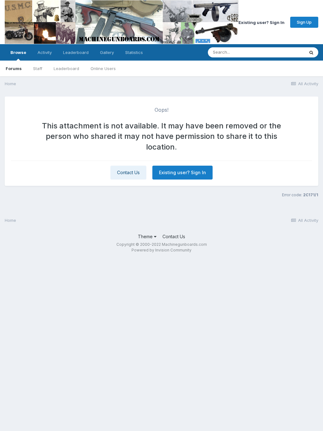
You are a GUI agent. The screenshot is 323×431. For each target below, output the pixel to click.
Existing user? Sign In (261, 22)
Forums (14, 68)
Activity (45, 52)
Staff (37, 68)
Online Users (103, 68)
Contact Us (128, 172)
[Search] (311, 52)
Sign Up (304, 22)
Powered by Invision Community (161, 250)
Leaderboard (66, 68)
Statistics (134, 52)
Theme (146, 236)
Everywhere (285, 52)
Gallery (107, 52)
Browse (18, 52)
